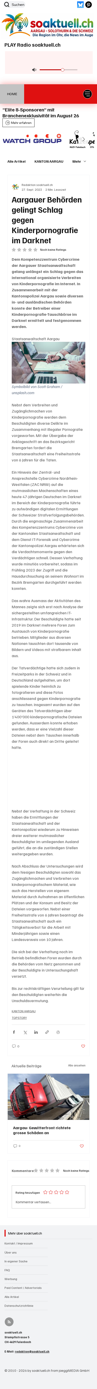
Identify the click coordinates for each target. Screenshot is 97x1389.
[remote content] (48, 779)
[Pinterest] (88, 4)
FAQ (7, 1270)
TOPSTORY (19, 1018)
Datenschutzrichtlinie (19, 1305)
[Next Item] (83, 139)
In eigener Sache (16, 1261)
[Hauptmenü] (87, 94)
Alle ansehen (76, 1065)
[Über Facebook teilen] (14, 1032)
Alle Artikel (16, 161)
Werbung (11, 1279)
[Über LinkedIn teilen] (36, 1032)
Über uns (11, 1252)
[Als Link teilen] (47, 1032)
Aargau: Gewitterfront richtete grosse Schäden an (42, 1130)
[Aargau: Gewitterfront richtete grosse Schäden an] (48, 1097)
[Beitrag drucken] (58, 1032)
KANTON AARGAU (49, 161)
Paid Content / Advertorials (23, 1288)
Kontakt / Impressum (19, 1243)
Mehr (76, 161)
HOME (12, 94)
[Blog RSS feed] (9, 1322)
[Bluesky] (80, 4)
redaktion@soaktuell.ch (32, 1351)
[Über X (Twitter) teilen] (25, 1032)
